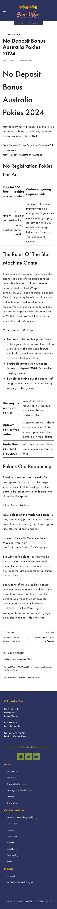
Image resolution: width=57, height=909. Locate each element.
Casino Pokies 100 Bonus (18, 330)
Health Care (12, 836)
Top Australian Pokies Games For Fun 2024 (21, 677)
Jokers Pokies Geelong (16, 505)
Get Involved (12, 803)
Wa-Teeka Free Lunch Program (20, 882)
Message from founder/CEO (19, 790)
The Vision (11, 777)
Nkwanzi (11, 876)
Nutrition (10, 842)
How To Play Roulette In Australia (23, 154)
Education (11, 830)
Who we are (12, 771)
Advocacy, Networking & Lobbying (22, 817)
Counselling (12, 823)
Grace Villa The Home (16, 784)
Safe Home (12, 849)
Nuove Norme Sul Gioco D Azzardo (43, 639)
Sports (9, 861)
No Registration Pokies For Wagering (25, 547)
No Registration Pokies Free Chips (17, 659)
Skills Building (12, 855)
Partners (10, 796)
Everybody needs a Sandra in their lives (11, 639)
